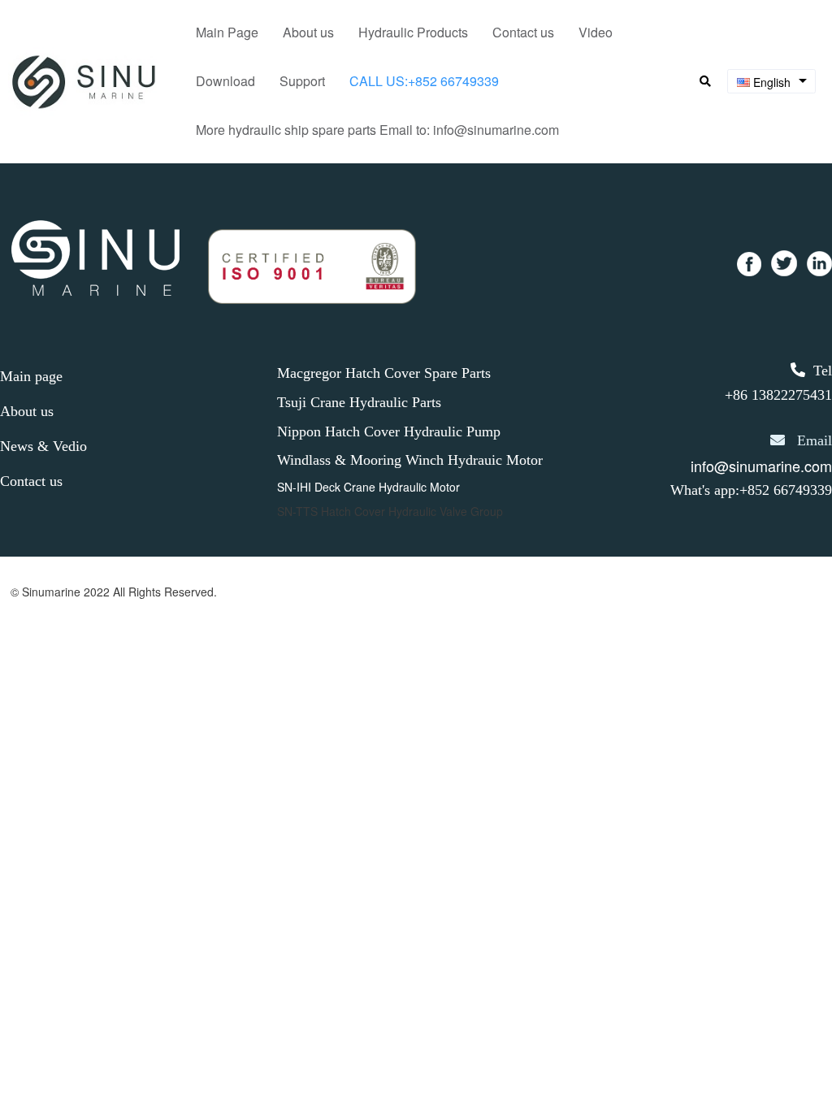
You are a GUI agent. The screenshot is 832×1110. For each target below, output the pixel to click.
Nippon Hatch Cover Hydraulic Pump (388, 431)
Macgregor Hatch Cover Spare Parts (384, 373)
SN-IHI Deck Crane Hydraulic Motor (368, 487)
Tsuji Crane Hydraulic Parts (359, 402)
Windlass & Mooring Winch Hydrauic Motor (410, 460)
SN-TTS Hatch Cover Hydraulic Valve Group (390, 511)
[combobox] (771, 81)
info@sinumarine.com (761, 465)
